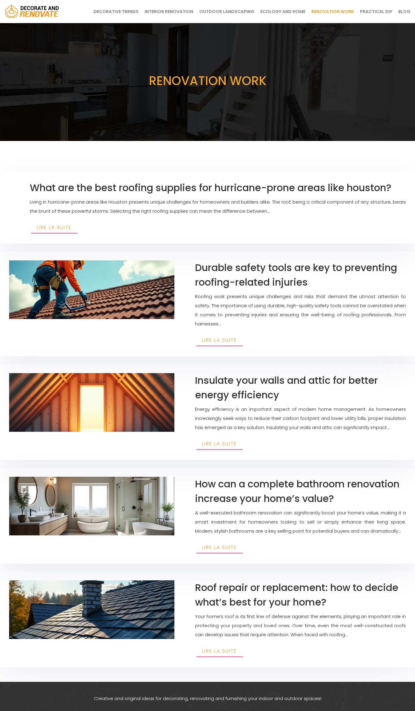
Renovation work (332, 12)
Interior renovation (169, 12)
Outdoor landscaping (226, 12)
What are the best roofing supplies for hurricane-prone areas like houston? (210, 187)
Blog (404, 12)
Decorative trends (116, 12)
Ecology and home (282, 12)
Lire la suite (54, 227)
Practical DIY (376, 12)
